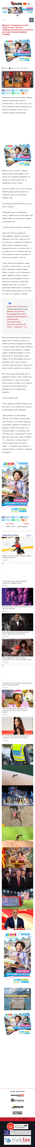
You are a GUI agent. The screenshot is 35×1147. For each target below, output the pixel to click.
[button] (17, 15)
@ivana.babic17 (12, 307)
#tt (25, 324)
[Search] (31, 20)
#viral (16, 312)
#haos (9, 327)
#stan (19, 314)
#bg (19, 322)
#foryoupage (11, 314)
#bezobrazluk (12, 322)
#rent (24, 314)
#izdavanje (11, 324)
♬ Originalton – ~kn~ (19, 327)
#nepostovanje (12, 319)
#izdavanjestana (21, 317)
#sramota (19, 324)
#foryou (22, 312)
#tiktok (11, 312)
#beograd (10, 317)
